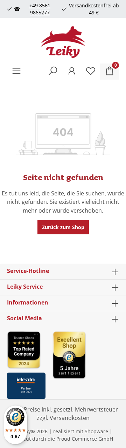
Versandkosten (70, 418)
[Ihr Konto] (71, 71)
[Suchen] (52, 71)
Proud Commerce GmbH (84, 438)
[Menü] (16, 71)
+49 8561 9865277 (39, 9)
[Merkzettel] (90, 71)
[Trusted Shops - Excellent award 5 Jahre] (85, 363)
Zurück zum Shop (63, 227)
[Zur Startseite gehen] (63, 42)
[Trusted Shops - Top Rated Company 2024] (26, 350)
